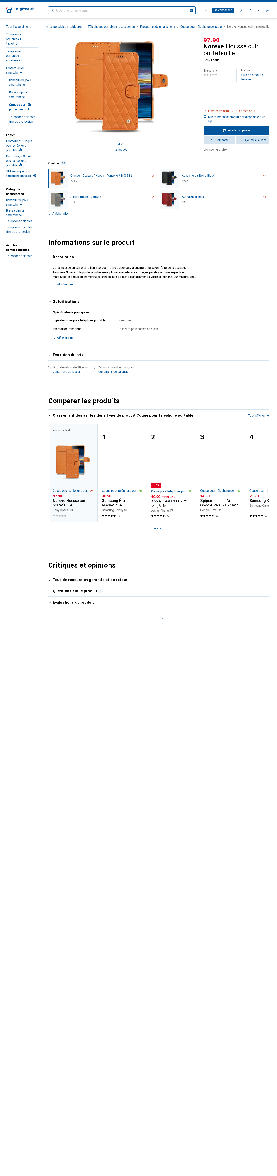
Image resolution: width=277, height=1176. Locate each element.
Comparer (222, 140)
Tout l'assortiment (18, 27)
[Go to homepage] (20, 10)
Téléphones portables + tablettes (14, 39)
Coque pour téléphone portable (21, 107)
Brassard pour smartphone (18, 95)
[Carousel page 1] (119, 144)
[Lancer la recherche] (52, 10)
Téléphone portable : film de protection (23, 119)
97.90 (212, 40)
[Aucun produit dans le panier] (267, 10)
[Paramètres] (205, 10)
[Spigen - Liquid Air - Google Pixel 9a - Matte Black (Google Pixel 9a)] (220, 473)
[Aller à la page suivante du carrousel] (262, 472)
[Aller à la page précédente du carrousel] (55, 472)
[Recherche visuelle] (191, 10)
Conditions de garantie (113, 372)
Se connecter (223, 10)
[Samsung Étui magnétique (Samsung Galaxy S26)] (122, 473)
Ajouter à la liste (255, 140)
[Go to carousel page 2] (158, 528)
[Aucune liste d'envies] (258, 10)
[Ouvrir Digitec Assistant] (240, 10)
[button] (236, 111)
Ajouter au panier (239, 130)
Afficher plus (60, 213)
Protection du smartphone (15, 70)
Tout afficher (256, 415)
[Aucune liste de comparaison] (249, 10)
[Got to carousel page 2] (122, 144)
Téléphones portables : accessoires (14, 55)
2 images (121, 149)
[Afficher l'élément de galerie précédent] (47, 87)
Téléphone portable (19, 221)
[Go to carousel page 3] (161, 528)
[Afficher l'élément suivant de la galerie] (195, 87)
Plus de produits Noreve (252, 75)
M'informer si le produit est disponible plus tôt (236, 119)
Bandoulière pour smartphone (20, 82)
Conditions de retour (66, 372)
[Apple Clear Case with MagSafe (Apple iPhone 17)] (171, 473)
